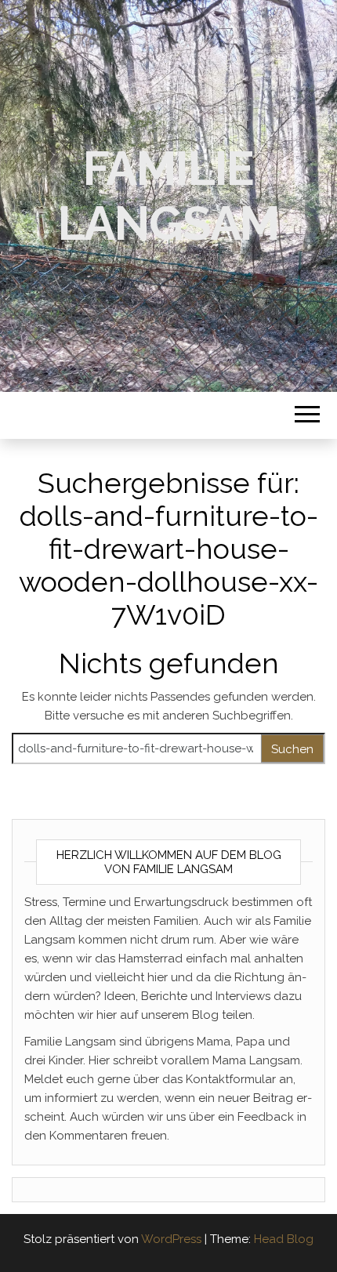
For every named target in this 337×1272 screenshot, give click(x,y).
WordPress (171, 1239)
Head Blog (283, 1239)
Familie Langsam (169, 196)
